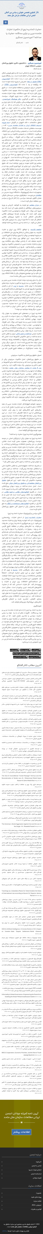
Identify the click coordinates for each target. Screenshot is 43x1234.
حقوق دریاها (24, 650)
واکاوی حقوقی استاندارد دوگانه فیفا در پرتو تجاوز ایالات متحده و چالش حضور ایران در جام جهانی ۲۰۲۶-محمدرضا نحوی (21, 831)
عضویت (38, 1193)
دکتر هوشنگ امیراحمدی (11, 99)
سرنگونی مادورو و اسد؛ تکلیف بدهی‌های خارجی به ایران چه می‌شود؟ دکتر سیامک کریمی (21, 924)
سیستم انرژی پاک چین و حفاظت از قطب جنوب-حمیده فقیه (21, 785)
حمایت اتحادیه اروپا (33, 517)
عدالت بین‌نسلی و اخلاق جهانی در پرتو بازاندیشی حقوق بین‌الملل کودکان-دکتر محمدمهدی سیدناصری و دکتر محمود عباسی (21, 872)
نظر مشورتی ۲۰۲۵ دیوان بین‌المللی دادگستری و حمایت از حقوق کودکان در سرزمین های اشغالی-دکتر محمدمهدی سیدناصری (21, 1067)
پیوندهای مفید (36, 1197)
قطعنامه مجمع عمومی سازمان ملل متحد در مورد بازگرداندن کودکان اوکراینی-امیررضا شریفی (21, 918)
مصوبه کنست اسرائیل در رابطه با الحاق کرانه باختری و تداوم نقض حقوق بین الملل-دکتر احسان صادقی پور (21, 813)
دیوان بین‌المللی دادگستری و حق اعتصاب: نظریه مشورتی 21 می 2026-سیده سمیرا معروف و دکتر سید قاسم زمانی (21, 837)
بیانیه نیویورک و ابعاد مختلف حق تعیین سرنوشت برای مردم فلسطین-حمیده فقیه (21, 939)
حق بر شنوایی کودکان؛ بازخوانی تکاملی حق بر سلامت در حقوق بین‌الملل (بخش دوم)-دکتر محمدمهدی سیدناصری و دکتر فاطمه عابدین (21, 713)
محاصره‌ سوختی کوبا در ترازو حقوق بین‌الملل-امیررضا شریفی (21, 858)
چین (14, 286)
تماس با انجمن (36, 1166)
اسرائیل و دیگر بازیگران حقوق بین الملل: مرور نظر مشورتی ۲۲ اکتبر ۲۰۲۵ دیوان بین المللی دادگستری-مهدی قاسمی (21, 1083)
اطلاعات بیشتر (21, 1132)
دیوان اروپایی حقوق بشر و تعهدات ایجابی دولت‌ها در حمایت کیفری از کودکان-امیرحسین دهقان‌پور (21, 1016)
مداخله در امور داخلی (23, 333)
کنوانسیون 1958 (11, 84)
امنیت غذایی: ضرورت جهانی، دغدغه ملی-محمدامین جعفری (21, 1060)
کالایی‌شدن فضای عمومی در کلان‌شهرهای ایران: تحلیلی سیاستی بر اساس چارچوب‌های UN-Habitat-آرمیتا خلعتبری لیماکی (21, 681)
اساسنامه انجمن (36, 1174)
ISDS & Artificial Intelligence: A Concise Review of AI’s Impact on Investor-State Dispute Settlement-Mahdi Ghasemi (21, 931)
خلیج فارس (35, 650)
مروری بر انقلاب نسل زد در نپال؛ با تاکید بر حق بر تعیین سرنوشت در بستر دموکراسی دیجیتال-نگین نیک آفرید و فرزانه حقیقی (21, 1090)
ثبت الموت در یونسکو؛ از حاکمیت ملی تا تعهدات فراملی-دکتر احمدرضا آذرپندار (21, 705)
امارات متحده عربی (19, 657)
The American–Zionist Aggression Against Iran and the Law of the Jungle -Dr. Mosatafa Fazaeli (21, 825)
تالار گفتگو (19, 43)
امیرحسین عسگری (34, 63)
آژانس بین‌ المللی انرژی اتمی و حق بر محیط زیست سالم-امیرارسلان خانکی (21, 1023)
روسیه (21, 286)
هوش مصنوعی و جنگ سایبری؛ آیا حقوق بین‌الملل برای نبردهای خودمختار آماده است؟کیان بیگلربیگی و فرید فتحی (21, 673)
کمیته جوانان (37, 1178)
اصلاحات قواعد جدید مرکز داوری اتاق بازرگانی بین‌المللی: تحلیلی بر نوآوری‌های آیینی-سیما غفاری (21, 819)
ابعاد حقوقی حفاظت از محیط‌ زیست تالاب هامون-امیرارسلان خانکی (21, 865)
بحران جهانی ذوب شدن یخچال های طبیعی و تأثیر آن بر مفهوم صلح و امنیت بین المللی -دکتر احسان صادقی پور (21, 1041)
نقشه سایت (37, 1201)
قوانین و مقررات (36, 1209)
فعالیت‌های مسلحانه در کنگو (18, 503)
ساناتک (4, 1231)
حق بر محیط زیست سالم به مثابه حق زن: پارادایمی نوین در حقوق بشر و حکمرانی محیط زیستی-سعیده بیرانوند (21, 800)
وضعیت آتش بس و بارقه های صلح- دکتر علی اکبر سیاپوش (21, 879)
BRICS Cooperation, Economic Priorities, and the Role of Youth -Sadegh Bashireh (21, 1054)
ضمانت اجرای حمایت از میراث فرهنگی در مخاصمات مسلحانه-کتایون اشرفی (21, 737)
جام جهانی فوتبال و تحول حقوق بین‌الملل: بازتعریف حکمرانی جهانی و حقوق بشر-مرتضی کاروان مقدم (21, 806)
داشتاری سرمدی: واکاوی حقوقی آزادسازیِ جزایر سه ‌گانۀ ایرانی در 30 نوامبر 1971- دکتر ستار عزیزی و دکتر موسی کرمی (21, 1010)
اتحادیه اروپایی (34, 657)
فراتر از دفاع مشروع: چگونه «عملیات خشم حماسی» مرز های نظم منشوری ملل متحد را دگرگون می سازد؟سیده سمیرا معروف (21, 689)
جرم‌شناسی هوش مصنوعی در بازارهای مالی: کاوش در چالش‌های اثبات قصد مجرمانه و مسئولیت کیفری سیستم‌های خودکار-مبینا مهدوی (21, 946)
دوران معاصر (34, 205)
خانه (27, 43)
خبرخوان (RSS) (36, 1205)
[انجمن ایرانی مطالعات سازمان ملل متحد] (21, 10)
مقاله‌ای (38, 195)
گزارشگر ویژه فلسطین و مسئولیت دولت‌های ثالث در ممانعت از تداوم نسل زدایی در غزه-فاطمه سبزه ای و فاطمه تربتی (21, 960)
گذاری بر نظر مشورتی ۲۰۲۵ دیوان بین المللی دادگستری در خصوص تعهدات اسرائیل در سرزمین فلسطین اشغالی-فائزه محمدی (21, 1076)
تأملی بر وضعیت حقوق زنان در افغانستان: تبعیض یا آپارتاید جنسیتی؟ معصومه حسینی (21, 764)
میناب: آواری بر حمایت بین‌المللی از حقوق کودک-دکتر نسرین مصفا (21, 886)
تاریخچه (38, 1162)
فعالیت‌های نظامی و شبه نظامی (16, 492)
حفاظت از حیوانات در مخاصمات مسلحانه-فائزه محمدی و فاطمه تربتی (21, 743)
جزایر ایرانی (14, 650)
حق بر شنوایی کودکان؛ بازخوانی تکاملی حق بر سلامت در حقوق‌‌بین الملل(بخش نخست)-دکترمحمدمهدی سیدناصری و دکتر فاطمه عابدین (21, 721)
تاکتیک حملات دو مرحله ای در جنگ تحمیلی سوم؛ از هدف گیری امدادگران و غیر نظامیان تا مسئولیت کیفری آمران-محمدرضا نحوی (21, 730)
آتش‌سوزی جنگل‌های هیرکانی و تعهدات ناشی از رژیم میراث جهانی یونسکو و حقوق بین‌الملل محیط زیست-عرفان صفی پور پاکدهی (21, 1003)
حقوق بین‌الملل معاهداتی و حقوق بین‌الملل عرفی (21, 482)
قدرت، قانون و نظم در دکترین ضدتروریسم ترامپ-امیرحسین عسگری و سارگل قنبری (21, 1035)
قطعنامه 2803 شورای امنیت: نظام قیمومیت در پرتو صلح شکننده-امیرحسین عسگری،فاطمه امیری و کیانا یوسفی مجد (21, 989)
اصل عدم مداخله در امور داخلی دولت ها (26, 653)
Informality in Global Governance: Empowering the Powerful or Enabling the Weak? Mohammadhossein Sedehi (21, 995)
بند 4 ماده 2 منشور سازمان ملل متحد (25, 368)
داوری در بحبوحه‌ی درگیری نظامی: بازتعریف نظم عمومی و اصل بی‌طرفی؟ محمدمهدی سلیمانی (21, 1047)
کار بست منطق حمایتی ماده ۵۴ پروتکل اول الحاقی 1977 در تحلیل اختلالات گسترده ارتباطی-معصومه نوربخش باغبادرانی (21, 771)
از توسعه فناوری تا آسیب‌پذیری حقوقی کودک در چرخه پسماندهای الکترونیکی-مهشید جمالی (21, 750)
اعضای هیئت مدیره (35, 1170)
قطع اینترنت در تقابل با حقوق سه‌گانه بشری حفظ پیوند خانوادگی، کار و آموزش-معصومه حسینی (21, 852)
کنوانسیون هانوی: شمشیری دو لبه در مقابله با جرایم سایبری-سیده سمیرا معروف (21, 1029)
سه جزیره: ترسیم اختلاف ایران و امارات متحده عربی (21, 124)
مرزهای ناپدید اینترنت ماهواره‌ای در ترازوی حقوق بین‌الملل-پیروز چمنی (21, 953)
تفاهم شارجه (36, 229)
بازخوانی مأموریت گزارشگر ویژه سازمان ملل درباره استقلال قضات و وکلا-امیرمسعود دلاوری (21, 966)
